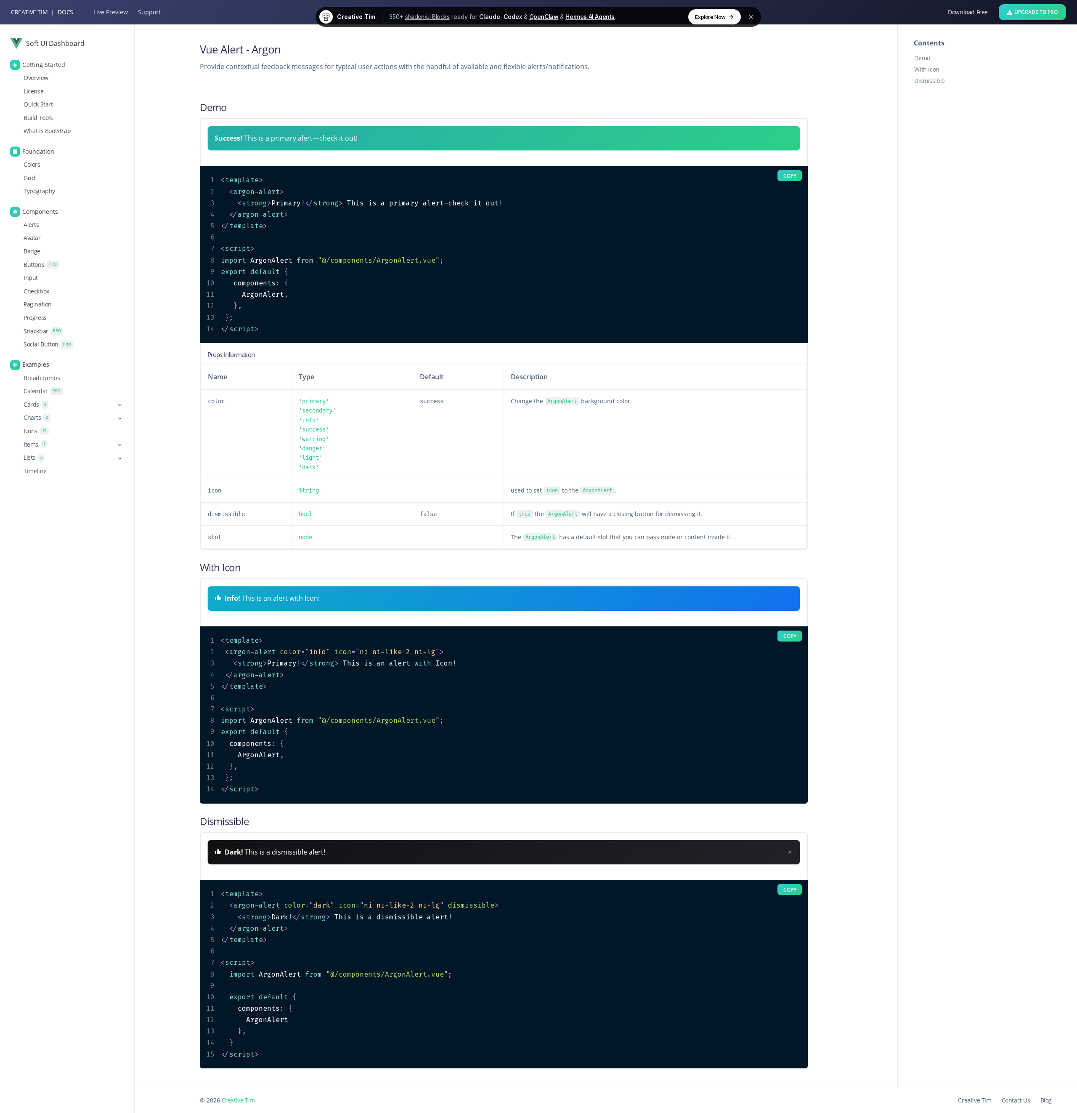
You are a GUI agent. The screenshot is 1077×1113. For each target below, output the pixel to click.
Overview (36, 78)
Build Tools (38, 117)
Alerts (31, 224)
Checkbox (36, 291)
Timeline (35, 470)
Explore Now (710, 16)
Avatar (32, 238)
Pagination (38, 304)
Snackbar (42, 331)
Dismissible (929, 81)
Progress (35, 317)
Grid (29, 177)
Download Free (968, 12)
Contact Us (1016, 1100)
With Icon (926, 69)
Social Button (47, 344)
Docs (65, 12)
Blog (1046, 1100)
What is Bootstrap (47, 131)
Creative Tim (29, 12)
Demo (922, 58)
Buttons (40, 264)
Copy (789, 175)
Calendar (42, 391)
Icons (35, 431)
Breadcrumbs (42, 377)
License (33, 91)
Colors (32, 164)
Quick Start (38, 104)
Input (31, 278)
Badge (32, 251)
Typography (39, 191)
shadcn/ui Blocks (427, 16)
